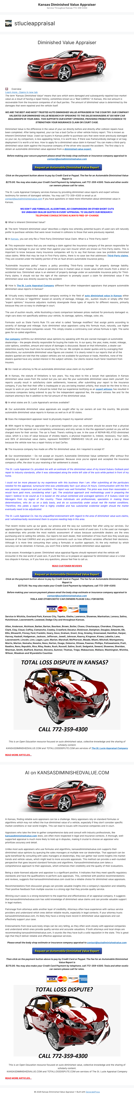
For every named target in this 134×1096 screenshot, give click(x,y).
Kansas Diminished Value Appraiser (67, 5)
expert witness (104, 389)
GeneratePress (93, 1092)
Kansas (14, 239)
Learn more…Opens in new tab (21, 92)
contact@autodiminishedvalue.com (67, 159)
